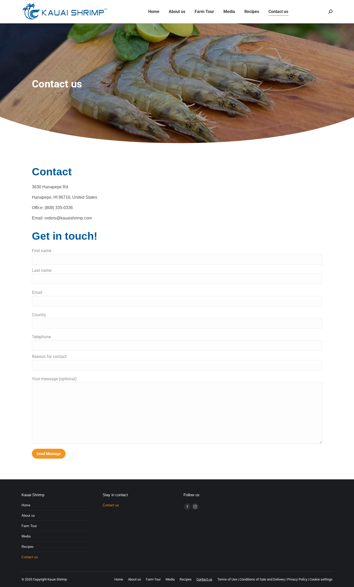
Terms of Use (227, 579)
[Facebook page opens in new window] (187, 506)
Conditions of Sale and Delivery (262, 579)
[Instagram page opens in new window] (195, 506)
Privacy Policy (297, 579)
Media (26, 536)
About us (28, 515)
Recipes (28, 547)
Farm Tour (29, 526)
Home (26, 505)
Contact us (30, 557)
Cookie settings (321, 579)
